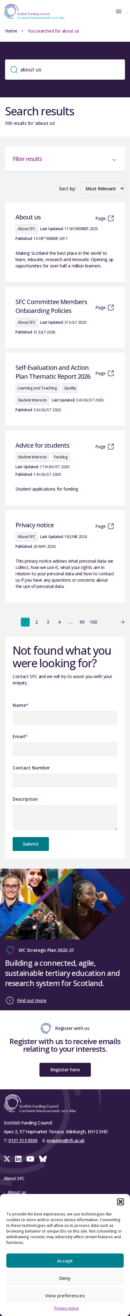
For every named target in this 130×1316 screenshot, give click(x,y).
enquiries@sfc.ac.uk (65, 1140)
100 (93, 622)
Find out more (31, 1000)
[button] (120, 1202)
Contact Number (31, 768)
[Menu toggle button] (118, 11)
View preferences (65, 1295)
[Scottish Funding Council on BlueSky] (43, 1159)
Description (25, 799)
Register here (65, 1070)
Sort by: (67, 189)
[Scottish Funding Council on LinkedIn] (18, 1159)
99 (82, 622)
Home (11, 31)
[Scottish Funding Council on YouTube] (30, 1159)
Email (20, 736)
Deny (65, 1278)
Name (20, 705)
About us (17, 1192)
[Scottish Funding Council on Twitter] (7, 1159)
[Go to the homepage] (32, 11)
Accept (65, 1261)
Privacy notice (66, 1308)
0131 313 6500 (23, 1140)
